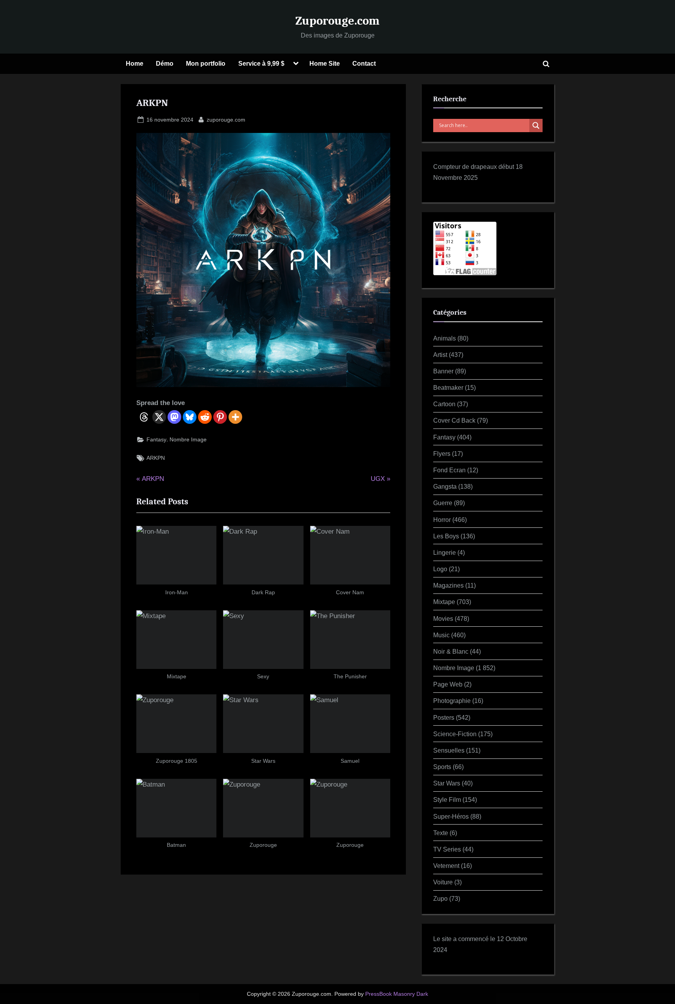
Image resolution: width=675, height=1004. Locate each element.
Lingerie (444, 552)
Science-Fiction (455, 733)
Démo (164, 63)
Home (134, 63)
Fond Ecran (449, 469)
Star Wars (446, 783)
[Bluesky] (189, 417)
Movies (443, 618)
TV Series (447, 849)
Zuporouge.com (337, 21)
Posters (443, 717)
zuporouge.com (226, 119)
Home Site (324, 63)
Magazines (448, 585)
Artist (440, 354)
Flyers (441, 453)
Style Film (447, 799)
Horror (442, 519)
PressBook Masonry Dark (396, 994)
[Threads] (144, 417)
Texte (440, 832)
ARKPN (155, 458)
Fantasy (156, 439)
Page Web (447, 684)
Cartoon (444, 403)
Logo (440, 568)
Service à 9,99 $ (261, 63)
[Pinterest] (220, 417)
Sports (442, 766)
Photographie (452, 700)
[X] (159, 417)
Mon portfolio (205, 63)
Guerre (442, 502)
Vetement (446, 865)
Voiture (443, 882)
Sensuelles (448, 750)
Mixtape (444, 601)
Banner (443, 371)
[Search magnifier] (536, 125)
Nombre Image (188, 439)
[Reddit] (205, 417)
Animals (444, 338)
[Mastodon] (174, 417)
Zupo (440, 898)
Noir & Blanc (450, 651)
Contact (364, 63)
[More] (235, 417)
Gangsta (445, 486)
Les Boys (446, 536)
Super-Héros (451, 816)
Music (441, 634)
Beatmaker (448, 387)
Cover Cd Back (454, 420)
